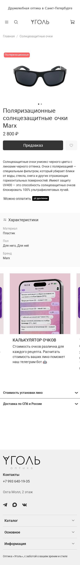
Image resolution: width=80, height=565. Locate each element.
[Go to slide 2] (41, 104)
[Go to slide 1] (38, 104)
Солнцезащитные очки (36, 36)
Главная (9, 36)
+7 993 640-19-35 (16, 481)
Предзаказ (33, 145)
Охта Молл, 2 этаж (18, 492)
